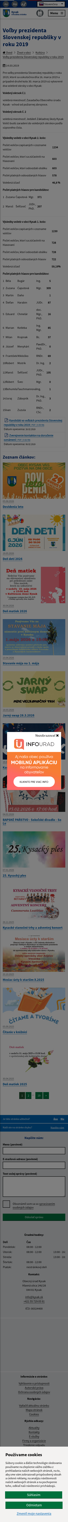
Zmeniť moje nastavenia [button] (34, 1513)
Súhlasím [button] (33, 1495)
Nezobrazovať (45, 735)
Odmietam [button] (34, 1505)
